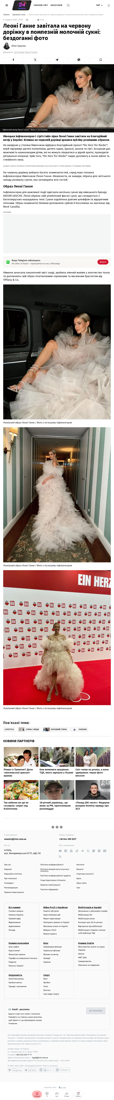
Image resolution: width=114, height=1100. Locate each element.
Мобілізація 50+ (85, 915)
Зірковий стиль (19, 15)
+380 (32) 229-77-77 (24, 1055)
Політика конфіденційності (52, 865)
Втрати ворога (50, 934)
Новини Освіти (86, 943)
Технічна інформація (49, 889)
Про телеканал (10, 878)
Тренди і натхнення (17, 986)
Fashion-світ (41, 5)
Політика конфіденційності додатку (55, 876)
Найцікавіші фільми (52, 947)
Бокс (45, 979)
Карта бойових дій (51, 915)
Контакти (80, 865)
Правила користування (14, 892)
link (60, 850)
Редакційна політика (13, 874)
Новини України (16, 915)
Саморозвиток (84, 961)
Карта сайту (81, 883)
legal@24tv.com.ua (40, 1058)
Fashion (6, 15)
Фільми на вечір (50, 954)
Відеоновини (15, 922)
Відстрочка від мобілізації (90, 926)
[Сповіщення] (109, 5)
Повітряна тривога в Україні (56, 922)
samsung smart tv (62, 1069)
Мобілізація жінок (86, 918)
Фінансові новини (17, 954)
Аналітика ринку (16, 979)
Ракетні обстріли (51, 911)
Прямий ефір (15, 918)
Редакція (8, 869)
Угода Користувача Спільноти (52, 880)
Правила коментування (50, 885)
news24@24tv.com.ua (15, 839)
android (15, 1069)
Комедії (46, 958)
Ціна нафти (14, 947)
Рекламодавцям (11, 888)
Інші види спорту (51, 994)
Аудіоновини (14, 926)
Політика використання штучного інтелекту (54, 870)
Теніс (45, 986)
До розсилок (95, 1011)
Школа (81, 954)
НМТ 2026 (82, 957)
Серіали (47, 962)
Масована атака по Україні (55, 926)
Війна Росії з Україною (55, 907)
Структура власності (85, 874)
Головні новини (16, 911)
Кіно (45, 943)
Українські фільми (51, 950)
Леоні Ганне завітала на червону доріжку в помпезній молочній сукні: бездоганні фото (66, 15)
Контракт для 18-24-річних (90, 922)
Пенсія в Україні (16, 966)
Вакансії (79, 869)
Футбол (46, 982)
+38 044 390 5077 (67, 839)
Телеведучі (8, 883)
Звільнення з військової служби (92, 911)
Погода (12, 930)
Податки (12, 962)
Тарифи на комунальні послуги (23, 958)
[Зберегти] (101, 60)
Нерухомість (15, 975)
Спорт (46, 975)
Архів (78, 878)
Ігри (78, 888)
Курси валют (14, 950)
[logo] (21, 5)
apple (30, 1069)
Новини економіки (19, 943)
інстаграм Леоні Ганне (25, 52)
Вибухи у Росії (49, 930)
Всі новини (14, 907)
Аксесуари (56, 5)
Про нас (7, 865)
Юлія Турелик (19, 46)
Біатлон (46, 990)
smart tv (46, 1069)
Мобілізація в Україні (89, 907)
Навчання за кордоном (88, 965)
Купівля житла (15, 982)
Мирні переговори (51, 918)
